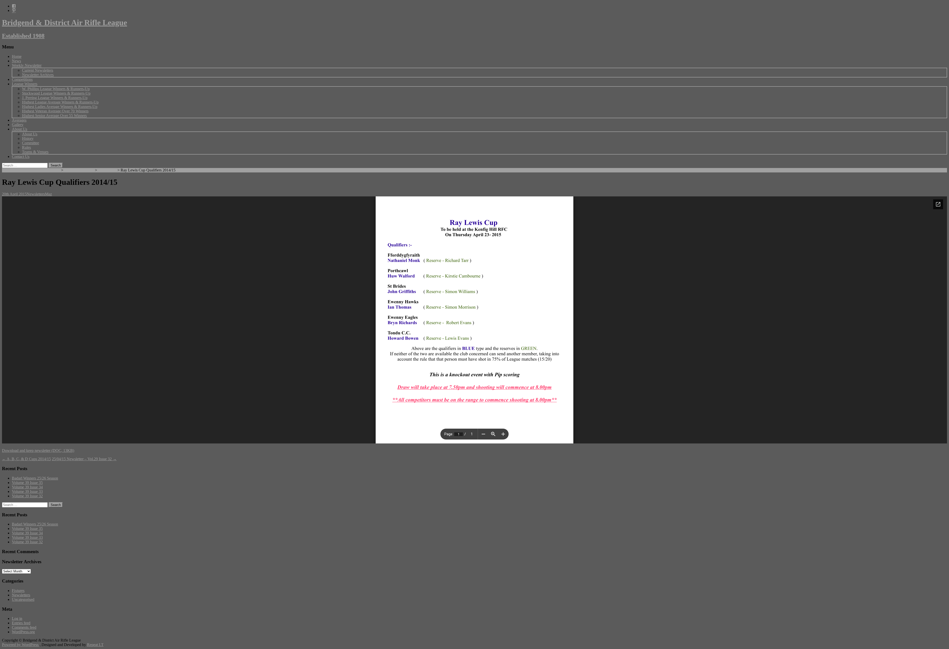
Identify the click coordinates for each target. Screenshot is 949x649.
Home (17, 56)
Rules (26, 147)
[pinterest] (14, 10)
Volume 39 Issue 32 (27, 496)
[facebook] (14, 6)
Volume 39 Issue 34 (27, 487)
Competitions (22, 79)
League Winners (24, 84)
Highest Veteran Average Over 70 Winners (55, 111)
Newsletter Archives (38, 75)
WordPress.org (23, 632)
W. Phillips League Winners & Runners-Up (56, 89)
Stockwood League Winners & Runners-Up (56, 93)
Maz (48, 194)
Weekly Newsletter (27, 65)
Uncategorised (23, 599)
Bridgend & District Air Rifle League (31, 170)
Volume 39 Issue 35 (27, 483)
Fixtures (18, 590)
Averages (19, 120)
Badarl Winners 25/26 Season (35, 478)
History (28, 138)
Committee (30, 143)
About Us (19, 129)
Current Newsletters (37, 70)
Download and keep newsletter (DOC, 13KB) (38, 450)
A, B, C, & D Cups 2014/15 (26, 459)
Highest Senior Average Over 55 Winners (54, 115)
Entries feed (21, 623)
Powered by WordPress (21, 645)
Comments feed (24, 627)
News (16, 61)
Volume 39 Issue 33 (27, 491)
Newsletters (107, 170)
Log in (17, 618)
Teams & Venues (35, 152)
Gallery (17, 125)
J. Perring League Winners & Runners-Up (54, 98)
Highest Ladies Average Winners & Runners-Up (59, 107)
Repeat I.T (95, 645)
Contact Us (20, 156)
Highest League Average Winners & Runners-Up (60, 102)
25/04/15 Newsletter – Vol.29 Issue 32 (84, 459)
